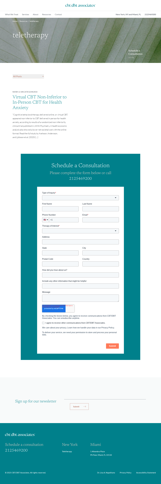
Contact (58, 14)
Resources (46, 14)
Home (15, 21)
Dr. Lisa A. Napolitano (106, 472)
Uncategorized (29, 92)
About (35, 14)
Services (25, 14)
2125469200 (150, 14)
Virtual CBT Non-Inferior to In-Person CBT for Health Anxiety (40, 102)
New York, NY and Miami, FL (128, 14)
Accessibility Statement (146, 472)
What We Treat (11, 14)
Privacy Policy (125, 472)
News (16, 92)
